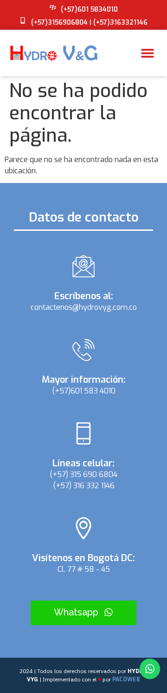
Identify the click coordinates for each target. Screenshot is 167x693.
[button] (147, 53)
